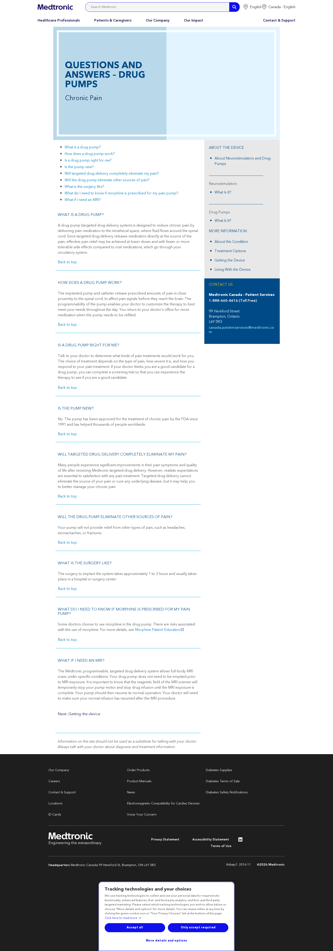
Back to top (67, 262)
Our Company (157, 20)
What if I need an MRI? (83, 200)
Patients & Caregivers (112, 20)
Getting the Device (230, 260)
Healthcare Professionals (59, 20)
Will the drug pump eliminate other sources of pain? (107, 180)
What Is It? (223, 192)
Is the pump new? (79, 167)
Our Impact (193, 20)
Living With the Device (233, 269)
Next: (79, 714)
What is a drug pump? (83, 147)
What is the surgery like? (84, 186)
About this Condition (231, 241)
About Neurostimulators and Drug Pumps (242, 161)
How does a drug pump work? (90, 154)
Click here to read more (121, 918)
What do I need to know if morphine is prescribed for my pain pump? (121, 193)
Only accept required (198, 927)
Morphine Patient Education (157, 630)
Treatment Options (230, 251)
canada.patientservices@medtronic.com (241, 330)
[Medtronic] (55, 7)
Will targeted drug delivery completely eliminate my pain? (112, 173)
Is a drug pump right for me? (88, 160)
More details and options (166, 940)
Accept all (135, 927)
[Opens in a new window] (240, 841)
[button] (252, 7)
